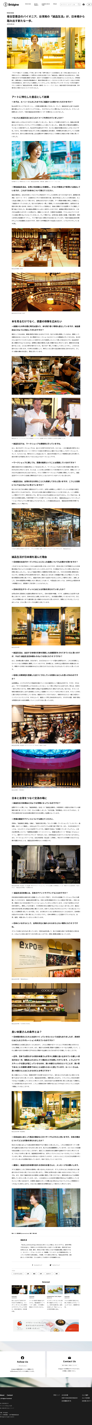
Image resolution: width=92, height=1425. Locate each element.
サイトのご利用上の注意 (6, 1405)
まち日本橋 (65, 1395)
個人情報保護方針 (4, 1403)
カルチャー (48, 1273)
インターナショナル (17, 1273)
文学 (41, 1273)
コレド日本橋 (85, 1398)
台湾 (28, 1273)
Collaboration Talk (46, 4)
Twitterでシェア (56, 1265)
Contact (10, 1395)
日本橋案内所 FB (66, 1401)
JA (89, 4)
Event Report (36, 4)
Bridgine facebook (6, 1398)
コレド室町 (85, 1395)
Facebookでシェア (38, 1265)
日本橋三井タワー (87, 1401)
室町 (57, 1273)
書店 (34, 1273)
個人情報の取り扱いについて (7, 1408)
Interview (28, 3)
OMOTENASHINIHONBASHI (69, 1398)
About (55, 3)
